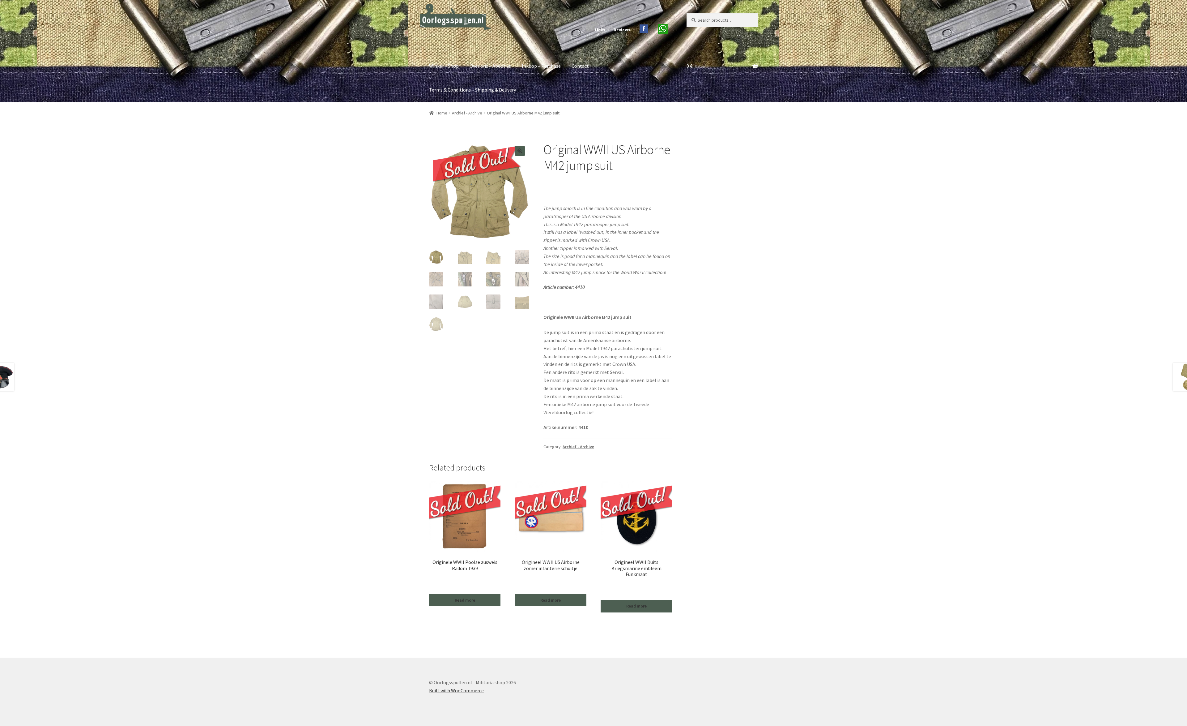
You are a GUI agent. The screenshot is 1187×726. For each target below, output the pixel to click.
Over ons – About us (490, 66)
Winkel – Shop (444, 66)
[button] (520, 151)
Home (441, 113)
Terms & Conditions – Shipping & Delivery (472, 90)
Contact (580, 66)
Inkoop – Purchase (541, 66)
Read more (465, 600)
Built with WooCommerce (456, 690)
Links (600, 29)
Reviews (622, 29)
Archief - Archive (467, 113)
